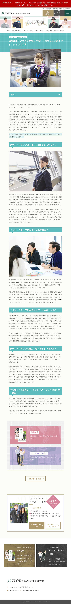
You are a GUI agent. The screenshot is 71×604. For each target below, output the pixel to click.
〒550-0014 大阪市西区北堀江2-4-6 (20, 587)
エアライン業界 (28, 30)
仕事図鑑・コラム (17, 30)
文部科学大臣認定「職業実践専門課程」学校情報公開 (56, 9)
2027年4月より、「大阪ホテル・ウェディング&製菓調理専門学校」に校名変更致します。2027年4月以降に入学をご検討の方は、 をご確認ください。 (35, 4)
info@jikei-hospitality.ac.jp (30, 590)
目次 (12, 94)
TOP (8, 30)
